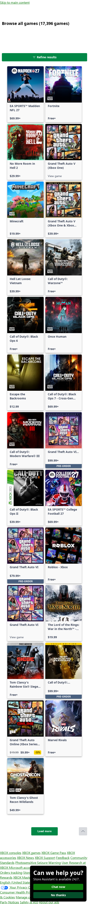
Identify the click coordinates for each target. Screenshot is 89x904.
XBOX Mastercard (25, 877)
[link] (25, 94)
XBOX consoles (10, 852)
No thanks (58, 895)
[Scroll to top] (83, 831)
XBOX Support (45, 857)
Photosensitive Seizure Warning (38, 862)
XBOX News (25, 857)
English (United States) (16, 882)
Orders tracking (11, 872)
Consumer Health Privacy (18, 892)
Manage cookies (27, 897)
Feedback (63, 857)
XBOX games (31, 852)
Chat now (58, 887)
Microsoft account (22, 867)
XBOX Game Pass (53, 852)
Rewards (6, 877)
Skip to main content (15, 2)
